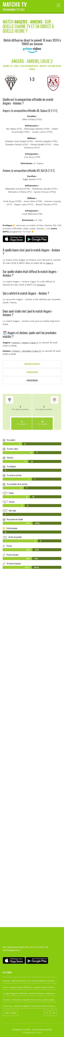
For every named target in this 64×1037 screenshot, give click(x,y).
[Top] (56, 1030)
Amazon (41, 285)
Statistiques (32, 380)
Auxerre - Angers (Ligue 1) (25, 342)
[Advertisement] (32, 722)
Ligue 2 (49, 263)
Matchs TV (15, 6)
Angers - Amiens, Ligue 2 (32, 61)
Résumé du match (32, 363)
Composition (32, 372)
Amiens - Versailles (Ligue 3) (27, 351)
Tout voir (10, 1013)
